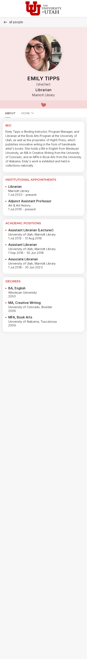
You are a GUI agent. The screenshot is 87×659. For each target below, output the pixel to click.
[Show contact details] (43, 104)
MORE (25, 113)
